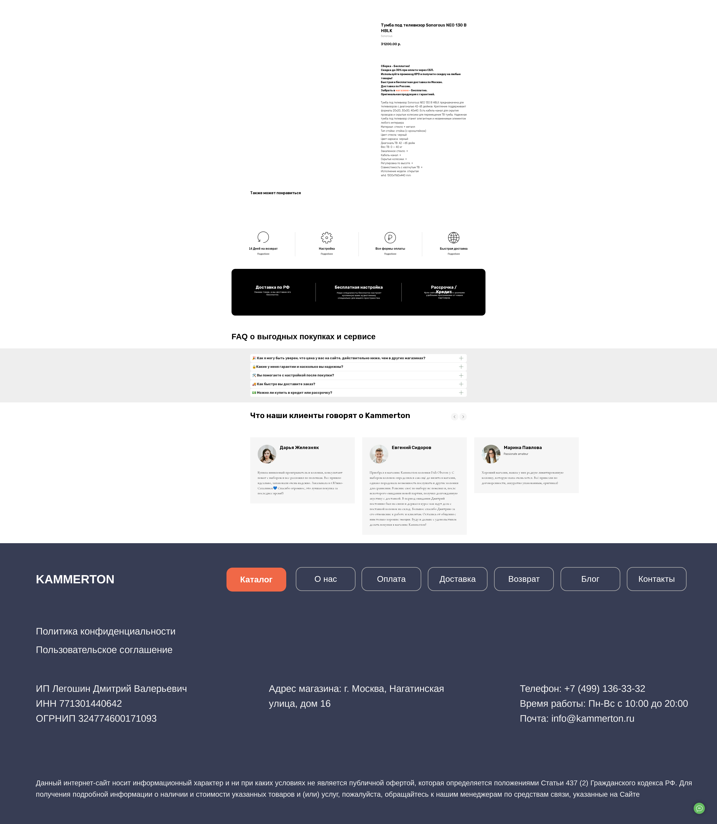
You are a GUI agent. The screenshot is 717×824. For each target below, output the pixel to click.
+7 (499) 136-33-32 (604, 688)
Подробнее (263, 254)
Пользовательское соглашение (104, 649)
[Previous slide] (454, 416)
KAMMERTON (75, 579)
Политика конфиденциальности (106, 631)
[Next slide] (463, 416)
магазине (402, 90)
